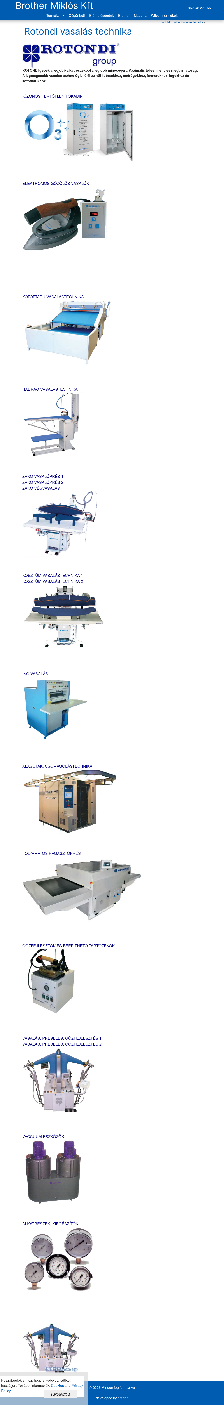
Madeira (140, 15)
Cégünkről (77, 15)
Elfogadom (60, 1394)
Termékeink (55, 15)
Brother (124, 15)
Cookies (57, 1385)
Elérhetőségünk (101, 15)
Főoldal (165, 22)
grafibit (123, 1397)
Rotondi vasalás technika (187, 22)
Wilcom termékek (164, 15)
